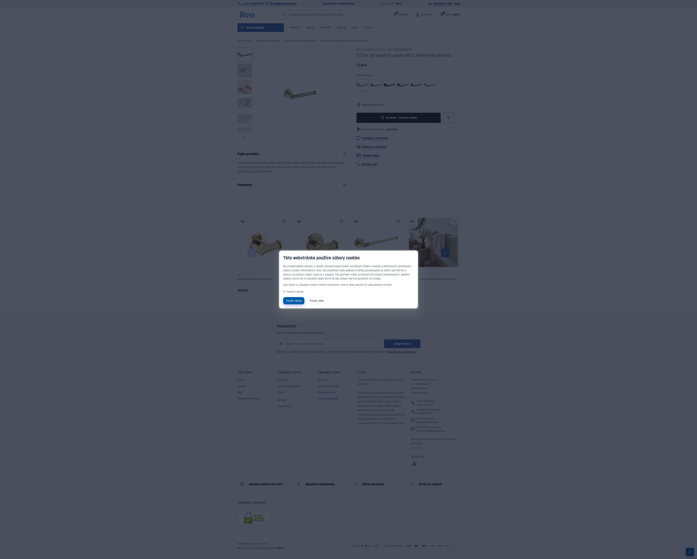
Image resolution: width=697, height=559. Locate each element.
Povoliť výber (317, 300)
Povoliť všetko (293, 300)
